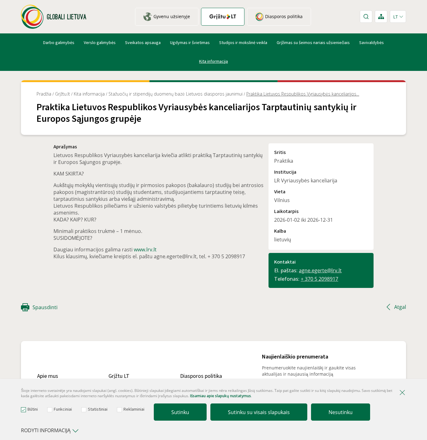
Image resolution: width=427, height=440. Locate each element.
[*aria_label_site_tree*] (381, 16)
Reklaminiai (133, 409)
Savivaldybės (371, 43)
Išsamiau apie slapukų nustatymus (220, 395)
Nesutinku (341, 412)
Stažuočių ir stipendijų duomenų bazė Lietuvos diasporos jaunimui (175, 94)
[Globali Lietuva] (53, 17)
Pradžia (44, 94)
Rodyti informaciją (46, 430)
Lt (395, 17)
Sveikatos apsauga (143, 43)
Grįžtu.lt (62, 94)
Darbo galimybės (58, 43)
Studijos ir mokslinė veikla (243, 43)
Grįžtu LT (118, 376)
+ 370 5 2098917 (319, 278)
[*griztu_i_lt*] (222, 17)
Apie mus (47, 376)
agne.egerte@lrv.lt (320, 270)
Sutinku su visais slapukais (259, 412)
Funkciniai (63, 409)
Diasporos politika (201, 376)
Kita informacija (213, 61)
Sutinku (180, 412)
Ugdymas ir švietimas (190, 43)
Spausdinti (45, 307)
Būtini (33, 409)
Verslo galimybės (100, 43)
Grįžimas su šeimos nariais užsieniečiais (313, 43)
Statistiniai (98, 409)
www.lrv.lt (145, 249)
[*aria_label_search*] (366, 16)
